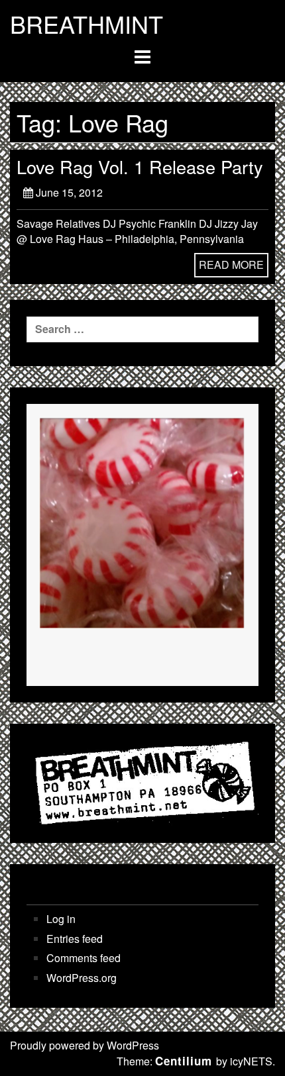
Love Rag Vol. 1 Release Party (140, 166)
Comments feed (83, 958)
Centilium (183, 1061)
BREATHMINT (86, 24)
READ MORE (231, 264)
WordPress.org (81, 978)
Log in (61, 919)
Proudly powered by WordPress (84, 1045)
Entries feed (74, 939)
